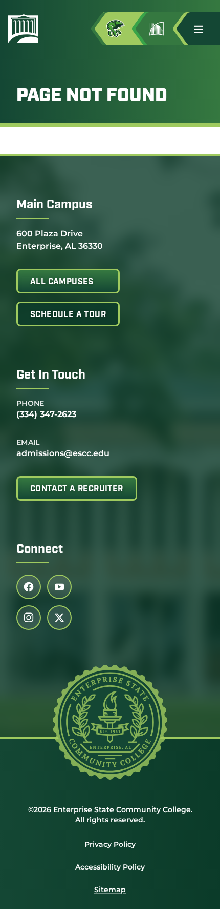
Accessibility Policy (110, 867)
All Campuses (62, 282)
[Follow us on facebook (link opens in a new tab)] (28, 587)
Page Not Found (91, 96)
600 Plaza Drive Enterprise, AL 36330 (59, 239)
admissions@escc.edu (62, 453)
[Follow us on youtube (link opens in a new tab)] (59, 587)
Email (28, 442)
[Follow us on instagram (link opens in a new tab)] (28, 617)
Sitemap (110, 889)
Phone (30, 403)
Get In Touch (50, 375)
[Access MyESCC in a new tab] (123, 28)
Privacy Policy (110, 844)
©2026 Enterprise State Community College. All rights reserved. (110, 814)
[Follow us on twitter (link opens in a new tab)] (59, 617)
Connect (39, 550)
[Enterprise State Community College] (27, 28)
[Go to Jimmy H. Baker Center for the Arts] (164, 28)
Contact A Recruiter (76, 489)
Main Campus (54, 205)
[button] (202, 28)
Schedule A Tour (68, 315)
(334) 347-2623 (46, 414)
